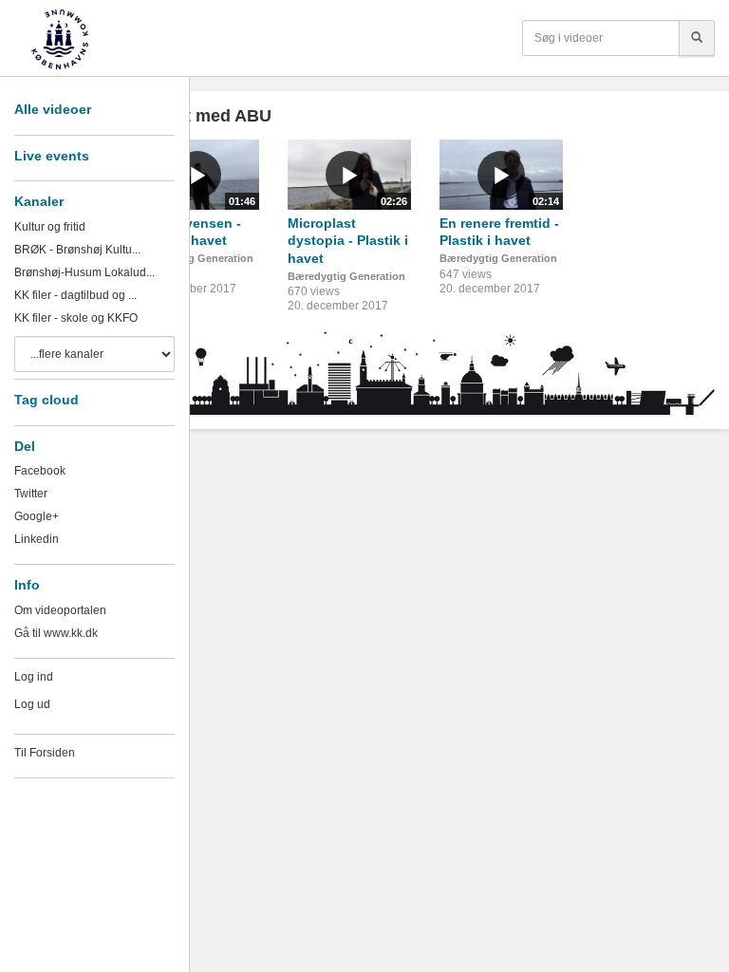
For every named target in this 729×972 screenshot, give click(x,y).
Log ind (33, 676)
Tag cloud (46, 399)
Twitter (30, 493)
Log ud (32, 704)
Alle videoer (52, 109)
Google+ (36, 516)
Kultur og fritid (49, 227)
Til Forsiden (44, 752)
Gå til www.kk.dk (56, 633)
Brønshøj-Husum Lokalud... (84, 272)
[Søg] (697, 38)
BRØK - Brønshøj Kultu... (77, 249)
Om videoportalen (60, 610)
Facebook (39, 470)
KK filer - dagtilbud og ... (75, 295)
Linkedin (36, 539)
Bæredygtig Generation (194, 258)
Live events (51, 155)
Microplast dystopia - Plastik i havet (348, 240)
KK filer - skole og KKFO (76, 318)
